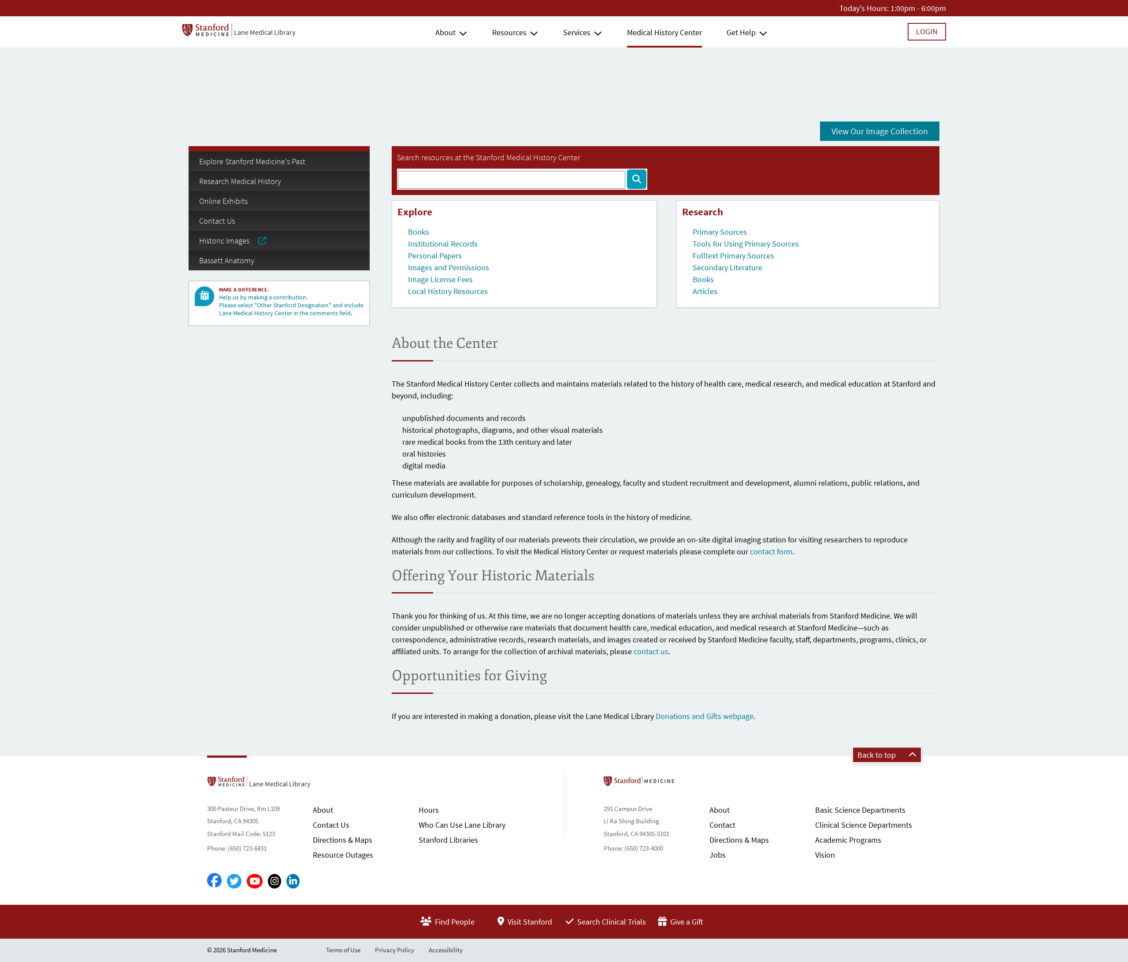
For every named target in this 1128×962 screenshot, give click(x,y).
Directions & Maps (342, 840)
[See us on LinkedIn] (293, 881)
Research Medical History (240, 181)
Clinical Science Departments (863, 825)
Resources (509, 32)
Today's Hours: (864, 8)
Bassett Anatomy (226, 260)
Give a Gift (685, 922)
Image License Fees (440, 279)
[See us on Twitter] (234, 881)
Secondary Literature (727, 267)
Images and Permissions (448, 267)
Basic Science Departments (860, 810)
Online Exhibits (223, 201)
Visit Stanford (529, 922)
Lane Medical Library (264, 32)
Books (418, 232)
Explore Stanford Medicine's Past (252, 161)
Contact (722, 825)
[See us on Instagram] (274, 881)
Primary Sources (720, 232)
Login (927, 31)
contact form (771, 551)
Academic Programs (848, 840)
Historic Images (228, 241)
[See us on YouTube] (255, 881)
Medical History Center (664, 32)
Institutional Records (443, 244)
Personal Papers (435, 256)
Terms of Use (343, 950)
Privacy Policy (394, 950)
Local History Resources (448, 291)
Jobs (717, 855)
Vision (825, 855)
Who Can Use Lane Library (462, 825)
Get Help (741, 32)
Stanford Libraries (448, 840)
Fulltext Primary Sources (733, 256)
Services (576, 32)
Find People (454, 922)
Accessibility (446, 950)
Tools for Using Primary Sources (746, 244)
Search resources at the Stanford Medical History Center (488, 157)
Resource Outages (343, 855)
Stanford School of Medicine (690, 783)
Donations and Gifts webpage (704, 716)
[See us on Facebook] (214, 881)
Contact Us (217, 221)
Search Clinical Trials (610, 922)
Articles (705, 291)
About (445, 32)
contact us (651, 651)
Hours (429, 810)
